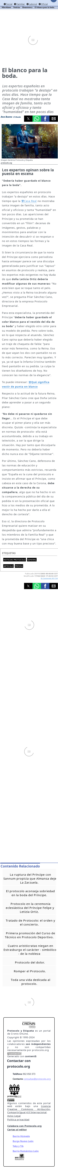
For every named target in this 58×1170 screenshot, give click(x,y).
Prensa (19, 566)
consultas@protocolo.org (37, 1078)
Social (9, 4)
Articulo (8, 566)
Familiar (20, 4)
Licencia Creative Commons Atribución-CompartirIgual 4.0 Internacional (29, 1109)
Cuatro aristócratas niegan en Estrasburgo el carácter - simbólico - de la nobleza (30, 950)
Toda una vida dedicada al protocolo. (30, 982)
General (31, 559)
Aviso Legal (14, 1115)
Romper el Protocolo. (30, 971)
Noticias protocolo (14, 559)
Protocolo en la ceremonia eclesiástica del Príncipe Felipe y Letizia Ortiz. (30, 908)
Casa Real (30, 201)
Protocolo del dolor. (30, 962)
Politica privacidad (18, 1119)
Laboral (33, 4)
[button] (28, 119)
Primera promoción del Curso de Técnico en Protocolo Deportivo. (30, 935)
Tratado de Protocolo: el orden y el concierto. (30, 922)
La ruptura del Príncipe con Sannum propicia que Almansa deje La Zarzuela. (29, 878)
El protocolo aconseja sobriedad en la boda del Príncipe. (30, 893)
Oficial (44, 4)
